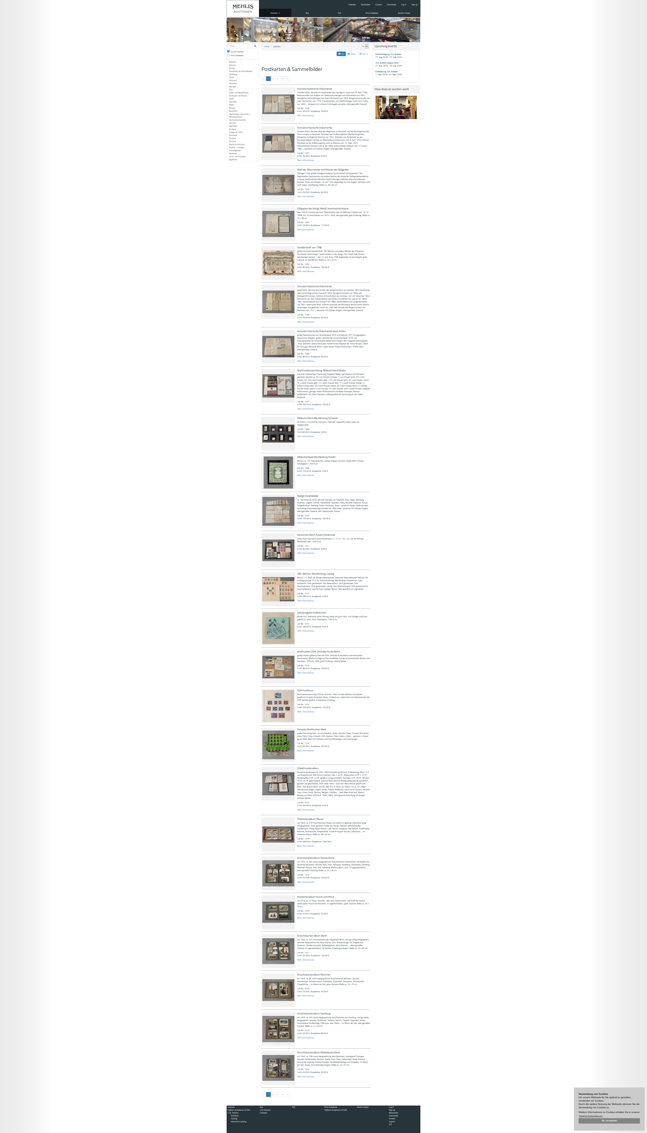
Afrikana (232, 141)
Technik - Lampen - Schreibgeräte (237, 149)
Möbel (231, 104)
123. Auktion (232, 1112)
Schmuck (233, 80)
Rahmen (232, 122)
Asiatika (232, 138)
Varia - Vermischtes (237, 156)
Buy (307, 12)
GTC (390, 1124)
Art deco (232, 129)
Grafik (231, 98)
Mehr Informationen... (306, 115)
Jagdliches (233, 159)
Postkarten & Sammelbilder (240, 71)
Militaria (232, 62)
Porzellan (233, 83)
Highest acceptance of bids (238, 1109)
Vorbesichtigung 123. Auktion (388, 54)
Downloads (391, 4)
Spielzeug (233, 74)
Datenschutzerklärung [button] (591, 1116)
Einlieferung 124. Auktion (386, 71)
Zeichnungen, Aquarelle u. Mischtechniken (239, 115)
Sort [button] (363, 53)
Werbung (233, 153)
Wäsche (232, 65)
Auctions (274, 12)
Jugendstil (233, 126)
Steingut (232, 86)
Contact (378, 4)
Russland (233, 135)
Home (266, 46)
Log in (403, 4)
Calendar (352, 4)
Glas (231, 89)
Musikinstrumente (236, 144)
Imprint (392, 1121)
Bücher (232, 68)
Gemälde (232, 101)
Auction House (404, 12)
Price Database (371, 12)
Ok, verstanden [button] (609, 1121)
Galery (353, 53)
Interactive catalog (238, 1121)
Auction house (362, 1107)
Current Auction (237, 51)
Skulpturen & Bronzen (238, 95)
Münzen (232, 107)
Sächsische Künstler (237, 119)
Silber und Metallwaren (239, 92)
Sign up (414, 4)
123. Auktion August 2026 (387, 62)
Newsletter (365, 4)
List (342, 53)
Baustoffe (233, 111)
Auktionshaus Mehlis (243, 8)
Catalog (234, 1118)
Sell (339, 12)
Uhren (231, 77)
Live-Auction (265, 1109)
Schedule (234, 1115)
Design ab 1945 (236, 132)
